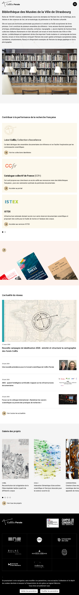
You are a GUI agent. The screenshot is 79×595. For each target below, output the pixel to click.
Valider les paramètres (29, 591)
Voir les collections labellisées (20, 153)
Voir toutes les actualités (16, 413)
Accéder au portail (15, 188)
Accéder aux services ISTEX (19, 224)
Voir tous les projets (14, 503)
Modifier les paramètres (49, 591)
